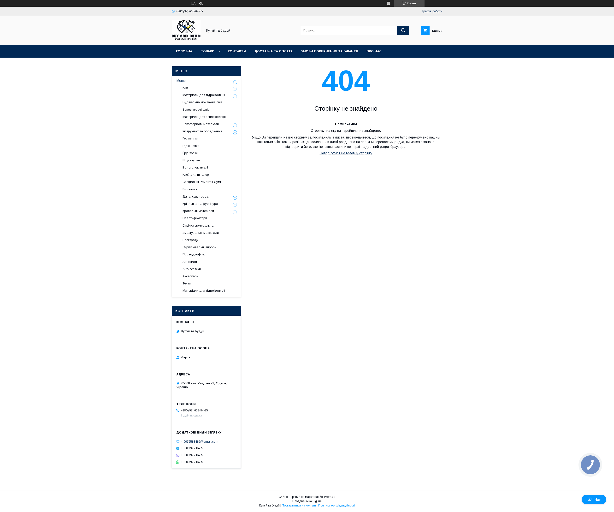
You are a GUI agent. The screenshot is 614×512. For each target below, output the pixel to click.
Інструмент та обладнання (202, 131)
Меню (181, 81)
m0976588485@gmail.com (199, 441)
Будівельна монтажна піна (203, 102)
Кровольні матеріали (198, 211)
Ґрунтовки (190, 153)
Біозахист (190, 189)
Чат (598, 499)
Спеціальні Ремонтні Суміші (203, 182)
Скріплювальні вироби (199, 247)
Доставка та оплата (273, 51)
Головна (184, 51)
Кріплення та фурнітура (200, 203)
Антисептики (192, 269)
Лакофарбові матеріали (201, 124)
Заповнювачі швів (196, 109)
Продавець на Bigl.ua (307, 501)
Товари (207, 51)
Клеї (186, 88)
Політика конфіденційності (336, 505)
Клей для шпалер (196, 174)
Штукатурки (191, 160)
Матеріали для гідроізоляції (204, 95)
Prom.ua (329, 497)
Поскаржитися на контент (299, 505)
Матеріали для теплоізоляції (204, 117)
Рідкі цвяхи (191, 146)
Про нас (374, 51)
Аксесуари (190, 276)
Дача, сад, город (196, 196)
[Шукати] (403, 30)
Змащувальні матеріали (201, 233)
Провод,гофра (194, 254)
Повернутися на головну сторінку (346, 153)
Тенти (187, 283)
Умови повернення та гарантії (329, 51)
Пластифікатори (195, 218)
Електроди (191, 240)
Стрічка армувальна (198, 225)
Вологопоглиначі (195, 167)
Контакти (237, 51)
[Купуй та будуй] (186, 39)
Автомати (190, 262)
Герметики (190, 138)
